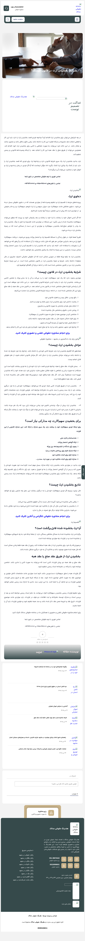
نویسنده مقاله (71, 652)
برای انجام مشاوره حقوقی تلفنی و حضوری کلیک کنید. (42, 333)
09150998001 (55, 864)
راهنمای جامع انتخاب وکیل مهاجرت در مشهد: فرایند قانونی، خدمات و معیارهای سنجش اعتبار (37, 737)
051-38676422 (17, 7)
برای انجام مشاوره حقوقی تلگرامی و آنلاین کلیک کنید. (42, 516)
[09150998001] (64, 865)
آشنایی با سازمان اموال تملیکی (58, 706)
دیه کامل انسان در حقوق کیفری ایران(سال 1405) (52, 686)
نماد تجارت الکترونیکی (63, 891)
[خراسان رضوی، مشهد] (76, 876)
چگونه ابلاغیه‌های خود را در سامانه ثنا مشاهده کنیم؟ (50, 667)
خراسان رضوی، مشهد (66, 875)
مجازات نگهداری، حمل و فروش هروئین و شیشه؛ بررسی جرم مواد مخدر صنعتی (42, 749)
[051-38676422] (6, 8)
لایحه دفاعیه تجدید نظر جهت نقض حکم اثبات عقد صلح (50, 718)
